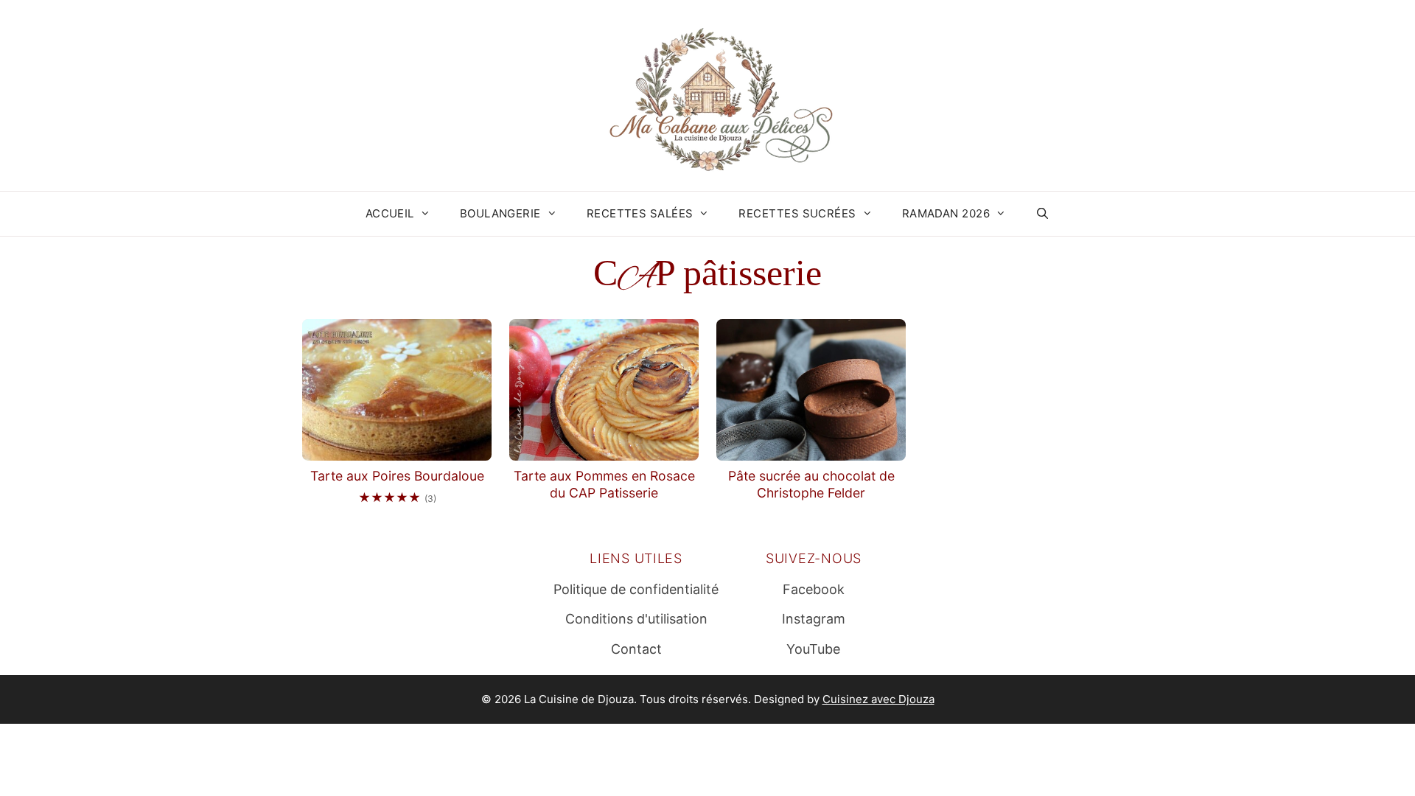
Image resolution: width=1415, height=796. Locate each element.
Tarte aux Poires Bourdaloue (397, 475)
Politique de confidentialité (636, 589)
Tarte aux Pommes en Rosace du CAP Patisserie (604, 484)
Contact (636, 649)
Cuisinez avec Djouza (878, 699)
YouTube (813, 649)
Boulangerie (500, 213)
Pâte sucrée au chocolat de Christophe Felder (811, 484)
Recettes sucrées (797, 213)
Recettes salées (640, 213)
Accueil (390, 213)
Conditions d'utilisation (636, 618)
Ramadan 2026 (946, 213)
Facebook (814, 589)
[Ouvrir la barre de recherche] (1042, 214)
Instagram (813, 618)
